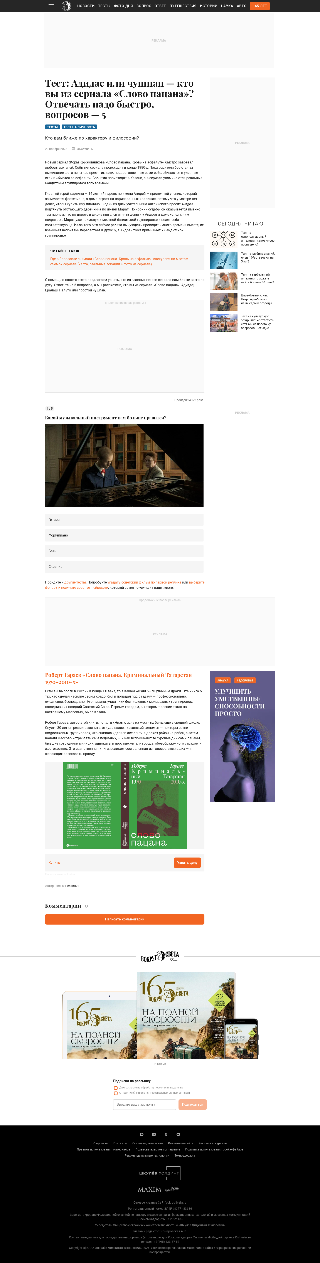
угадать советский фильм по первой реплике (145, 582)
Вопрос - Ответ (151, 6)
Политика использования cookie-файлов (214, 1149)
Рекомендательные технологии (147, 1155)
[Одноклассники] (166, 1134)
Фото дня (123, 6)
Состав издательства (147, 1143)
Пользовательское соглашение (157, 1149)
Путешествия (183, 6)
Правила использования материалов (103, 1149)
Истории (208, 6)
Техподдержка (185, 1155)
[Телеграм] (178, 1134)
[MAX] (141, 1134)
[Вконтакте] (154, 1134)
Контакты (120, 1143)
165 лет (260, 6)
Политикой (128, 1092)
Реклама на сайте (180, 1143)
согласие (131, 1087)
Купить (54, 863)
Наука (227, 6)
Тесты (104, 6)
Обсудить (85, 149)
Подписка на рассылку (132, 1081)
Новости (86, 6)
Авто (242, 6)
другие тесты (75, 582)
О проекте (100, 1143)
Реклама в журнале (213, 1143)
